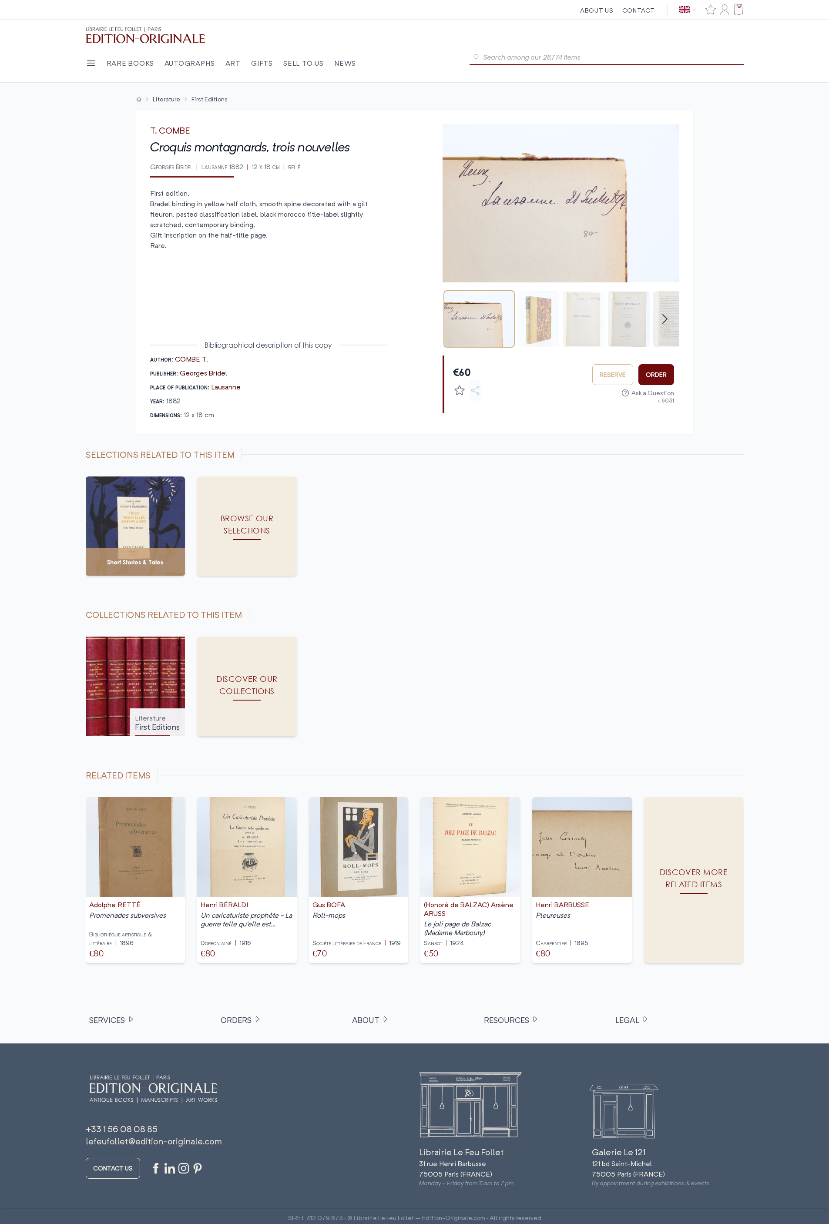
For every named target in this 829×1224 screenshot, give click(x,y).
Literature (166, 99)
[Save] (459, 390)
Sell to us (303, 63)
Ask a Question (652, 392)
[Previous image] (454, 203)
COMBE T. (191, 359)
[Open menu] (91, 63)
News (345, 63)
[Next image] (667, 203)
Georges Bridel (203, 373)
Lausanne (226, 386)
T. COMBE (170, 130)
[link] (694, 880)
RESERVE (613, 374)
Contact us (113, 1168)
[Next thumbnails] (665, 319)
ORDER (656, 374)
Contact (638, 10)
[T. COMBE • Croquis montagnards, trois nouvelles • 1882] (479, 319)
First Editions (209, 99)
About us (597, 10)
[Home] (138, 99)
